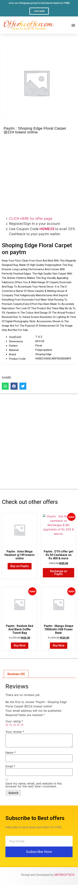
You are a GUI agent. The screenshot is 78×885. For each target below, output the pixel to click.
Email (10, 766)
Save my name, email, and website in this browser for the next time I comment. (33, 785)
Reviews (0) (16, 674)
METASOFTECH (64, 875)
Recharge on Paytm (58, 572)
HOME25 (47, 229)
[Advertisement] (39, 174)
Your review (14, 731)
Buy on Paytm (20, 566)
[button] (39, 11)
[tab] (16, 674)
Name (10, 752)
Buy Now (19, 645)
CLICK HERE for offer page (30, 219)
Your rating (14, 721)
